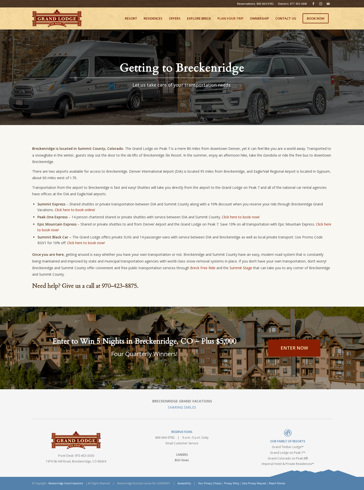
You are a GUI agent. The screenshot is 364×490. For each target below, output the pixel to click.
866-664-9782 (265, 3)
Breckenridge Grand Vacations (66, 483)
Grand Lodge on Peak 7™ (287, 453)
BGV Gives (182, 460)
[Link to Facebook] (313, 3)
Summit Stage (241, 267)
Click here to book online (74, 209)
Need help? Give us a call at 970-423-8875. (85, 286)
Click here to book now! (241, 217)
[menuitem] (131, 18)
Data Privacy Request (254, 483)
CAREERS (182, 455)
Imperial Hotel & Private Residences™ (288, 464)
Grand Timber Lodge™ (288, 447)
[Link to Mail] (328, 3)
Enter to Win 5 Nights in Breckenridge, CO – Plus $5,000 (144, 341)
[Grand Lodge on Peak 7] (57, 18)
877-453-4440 (298, 3)
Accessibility (184, 483)
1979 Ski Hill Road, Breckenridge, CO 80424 (76, 461)
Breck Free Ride (202, 267)
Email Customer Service (182, 443)
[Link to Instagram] (320, 3)
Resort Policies (277, 483)
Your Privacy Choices (209, 483)
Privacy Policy (231, 483)
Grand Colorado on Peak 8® (288, 458)
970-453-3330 (84, 456)
